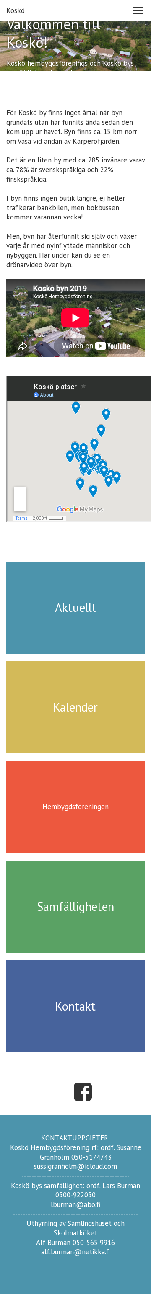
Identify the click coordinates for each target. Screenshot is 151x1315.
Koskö (15, 10)
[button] (138, 10)
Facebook (83, 1091)
